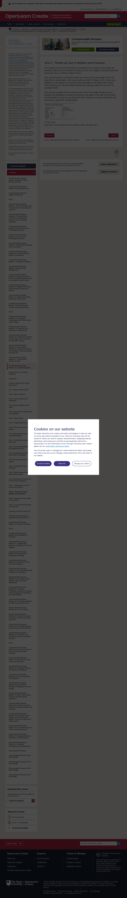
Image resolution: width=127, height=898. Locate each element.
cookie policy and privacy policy (57, 446)
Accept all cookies (43, 463)
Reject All (62, 463)
